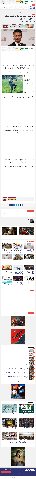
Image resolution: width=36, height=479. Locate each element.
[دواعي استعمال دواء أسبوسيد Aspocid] (9, 408)
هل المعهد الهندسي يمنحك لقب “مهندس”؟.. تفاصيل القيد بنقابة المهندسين (17, 372)
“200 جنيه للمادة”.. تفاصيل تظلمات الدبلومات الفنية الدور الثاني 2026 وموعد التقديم (8, 250)
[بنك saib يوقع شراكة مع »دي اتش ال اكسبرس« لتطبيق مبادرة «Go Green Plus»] (26, 436)
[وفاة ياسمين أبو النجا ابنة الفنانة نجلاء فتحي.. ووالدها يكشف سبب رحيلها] (31, 378)
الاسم (33, 303)
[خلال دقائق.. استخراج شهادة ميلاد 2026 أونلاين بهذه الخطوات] (29, 246)
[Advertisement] (18, 58)
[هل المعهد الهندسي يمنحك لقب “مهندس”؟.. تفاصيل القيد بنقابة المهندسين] (31, 374)
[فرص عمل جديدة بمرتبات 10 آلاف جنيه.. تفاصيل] (7, 279)
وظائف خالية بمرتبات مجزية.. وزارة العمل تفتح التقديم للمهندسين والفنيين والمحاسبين (18, 250)
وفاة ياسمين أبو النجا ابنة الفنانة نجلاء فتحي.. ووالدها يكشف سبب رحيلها (18, 376)
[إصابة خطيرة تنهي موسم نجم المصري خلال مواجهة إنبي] (26, 408)
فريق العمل (13, 477)
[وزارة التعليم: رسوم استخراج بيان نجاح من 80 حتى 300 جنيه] (7, 267)
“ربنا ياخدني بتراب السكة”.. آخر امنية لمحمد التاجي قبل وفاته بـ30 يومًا (18, 368)
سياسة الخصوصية (9, 477)
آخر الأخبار (31, 12)
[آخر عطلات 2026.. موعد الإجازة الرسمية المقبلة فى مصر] (29, 278)
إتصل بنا (2, 477)
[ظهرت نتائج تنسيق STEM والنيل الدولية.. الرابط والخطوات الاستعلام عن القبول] (29, 256)
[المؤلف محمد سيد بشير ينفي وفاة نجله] (7, 256)
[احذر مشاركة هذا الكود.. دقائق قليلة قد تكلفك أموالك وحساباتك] (18, 257)
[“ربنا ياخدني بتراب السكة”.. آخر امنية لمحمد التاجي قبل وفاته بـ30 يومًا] (31, 370)
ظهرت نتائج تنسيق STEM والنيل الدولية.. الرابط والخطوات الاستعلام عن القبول (29, 261)
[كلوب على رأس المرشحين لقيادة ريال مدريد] (26, 422)
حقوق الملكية (5, 477)
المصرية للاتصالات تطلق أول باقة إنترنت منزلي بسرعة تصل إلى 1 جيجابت (18, 283)
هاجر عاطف (33, 21)
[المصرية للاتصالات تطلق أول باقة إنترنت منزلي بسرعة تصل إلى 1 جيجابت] (18, 278)
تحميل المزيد (18, 381)
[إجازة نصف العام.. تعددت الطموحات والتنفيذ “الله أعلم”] (9, 436)
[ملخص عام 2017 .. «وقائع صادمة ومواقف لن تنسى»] (9, 422)
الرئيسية (34, 12)
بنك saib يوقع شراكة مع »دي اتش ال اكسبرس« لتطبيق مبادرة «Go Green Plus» (26, 442)
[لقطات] (31, 7)
